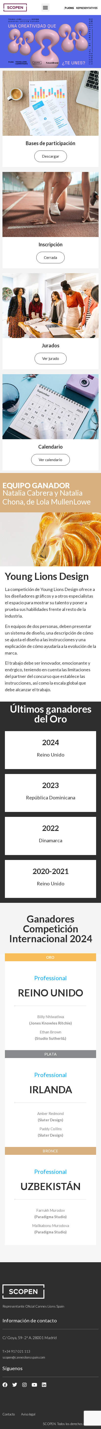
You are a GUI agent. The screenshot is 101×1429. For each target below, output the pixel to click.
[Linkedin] (44, 1384)
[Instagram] (24, 1384)
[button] (45, 7)
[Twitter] (14, 1384)
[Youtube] (34, 1384)
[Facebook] (4, 1384)
